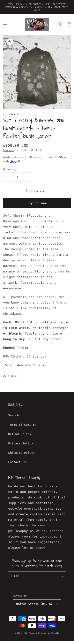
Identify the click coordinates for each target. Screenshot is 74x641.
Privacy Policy (20, 443)
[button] (5, 24)
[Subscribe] (61, 576)
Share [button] (12, 375)
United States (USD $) (34, 603)
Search (13, 415)
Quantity (10, 169)
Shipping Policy (21, 452)
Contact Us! (18, 462)
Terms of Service (22, 424)
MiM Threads (30, 633)
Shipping (8, 150)
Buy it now (37, 203)
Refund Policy (19, 434)
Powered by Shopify (48, 633)
